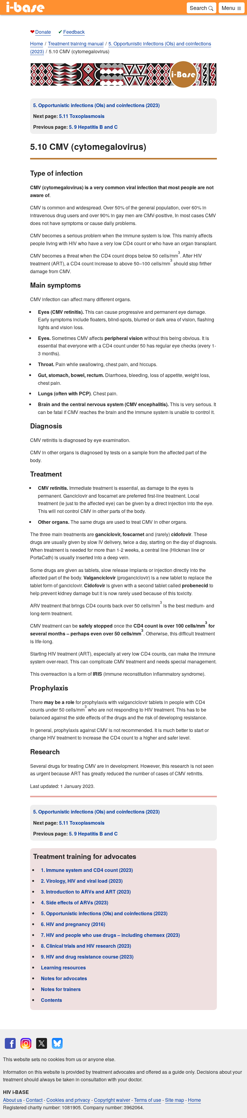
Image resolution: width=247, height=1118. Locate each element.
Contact (34, 1099)
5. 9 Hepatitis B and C (93, 126)
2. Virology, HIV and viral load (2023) (82, 880)
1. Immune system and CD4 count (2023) (87, 869)
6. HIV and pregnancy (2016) (73, 924)
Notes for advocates (64, 978)
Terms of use (147, 1099)
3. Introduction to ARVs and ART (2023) (86, 891)
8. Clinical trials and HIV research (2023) (86, 945)
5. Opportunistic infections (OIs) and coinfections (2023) (96, 105)
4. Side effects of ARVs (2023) (74, 902)
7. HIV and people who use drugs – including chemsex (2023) (110, 934)
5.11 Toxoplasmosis (82, 116)
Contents (51, 999)
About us (12, 1099)
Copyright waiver (112, 1099)
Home (36, 43)
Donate (43, 31)
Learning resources (63, 967)
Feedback (74, 31)
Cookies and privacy (68, 1099)
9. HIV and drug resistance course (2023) (87, 956)
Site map (174, 1099)
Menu (229, 7)
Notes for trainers (61, 989)
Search (199, 7)
